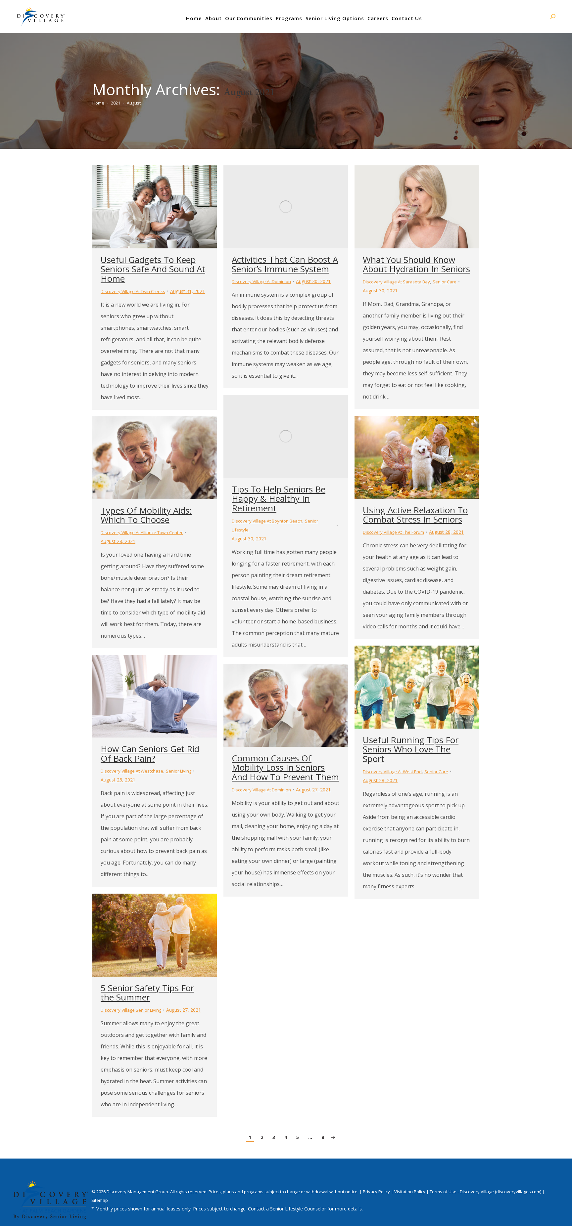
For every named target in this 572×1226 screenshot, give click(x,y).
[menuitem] (194, 18)
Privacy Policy (377, 1192)
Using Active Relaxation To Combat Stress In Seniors (415, 515)
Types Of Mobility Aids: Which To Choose (146, 515)
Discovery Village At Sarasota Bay (396, 282)
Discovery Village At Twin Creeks (133, 291)
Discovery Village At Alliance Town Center (142, 532)
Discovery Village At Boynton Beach (267, 521)
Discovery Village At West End (392, 772)
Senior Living (178, 771)
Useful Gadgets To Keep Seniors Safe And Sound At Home (153, 269)
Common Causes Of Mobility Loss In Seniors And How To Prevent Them (285, 767)
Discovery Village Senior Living (131, 1010)
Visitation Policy (410, 1192)
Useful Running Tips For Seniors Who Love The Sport (410, 749)
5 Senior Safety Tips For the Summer (147, 992)
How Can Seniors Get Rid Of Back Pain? (150, 753)
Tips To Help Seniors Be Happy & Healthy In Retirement (278, 498)
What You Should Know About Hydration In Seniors (416, 264)
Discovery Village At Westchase (132, 771)
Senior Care (444, 282)
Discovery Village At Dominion (261, 281)
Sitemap (99, 1200)
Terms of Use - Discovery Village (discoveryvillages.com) (485, 1192)
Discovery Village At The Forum (393, 532)
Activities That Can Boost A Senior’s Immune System (285, 264)
